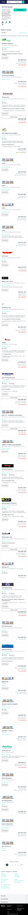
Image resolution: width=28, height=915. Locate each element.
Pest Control (17, 876)
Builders (16, 879)
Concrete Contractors (19, 880)
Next (21, 864)
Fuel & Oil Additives (10, 568)
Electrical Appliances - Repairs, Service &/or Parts (12, 379)
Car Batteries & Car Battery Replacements (15, 470)
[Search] (23, 2)
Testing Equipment (18, 627)
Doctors (2, 882)
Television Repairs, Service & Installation (17, 416)
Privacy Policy (19, 906)
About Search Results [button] (23, 32)
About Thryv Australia (9, 906)
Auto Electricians (4, 879)
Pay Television (5, 416)
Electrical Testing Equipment (8, 589)
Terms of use (9, 909)
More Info (8, 47)
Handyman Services (5, 887)
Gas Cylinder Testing (6, 98)
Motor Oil (16, 45)
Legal (8, 912)
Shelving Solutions (6, 538)
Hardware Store (14, 504)
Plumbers (3, 873)
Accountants (3, 880)
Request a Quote (13, 117)
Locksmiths (3, 876)
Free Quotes (20, 9)
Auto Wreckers (18, 882)
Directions (4, 47)
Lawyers (16, 873)
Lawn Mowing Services (6, 884)
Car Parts (8, 504)
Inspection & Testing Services (20, 589)
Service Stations (17, 134)
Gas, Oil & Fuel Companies (7, 45)
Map (4, 32)
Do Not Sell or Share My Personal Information (21, 909)
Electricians (3, 875)
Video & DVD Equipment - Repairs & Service (11, 446)
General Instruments (18, 651)
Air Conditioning (4, 886)
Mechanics (17, 875)
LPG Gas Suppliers (6, 77)
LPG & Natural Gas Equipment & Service (17, 309)
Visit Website (5, 57)
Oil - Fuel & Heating (19, 568)
